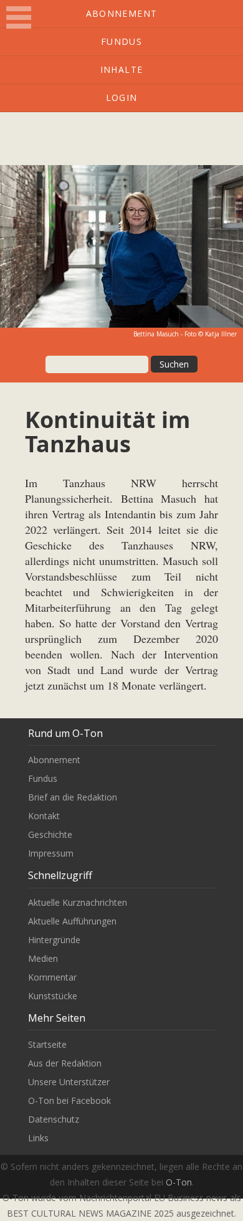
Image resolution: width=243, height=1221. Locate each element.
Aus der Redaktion (65, 1063)
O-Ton (179, 1182)
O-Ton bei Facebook (69, 1100)
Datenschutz (53, 1119)
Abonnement (122, 13)
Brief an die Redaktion (72, 797)
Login (122, 97)
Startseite (47, 1044)
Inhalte (121, 69)
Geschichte (50, 834)
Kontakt (44, 816)
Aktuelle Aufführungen (72, 921)
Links (38, 1138)
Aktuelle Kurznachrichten (77, 902)
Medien (43, 958)
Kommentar (52, 977)
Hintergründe (54, 940)
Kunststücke (52, 996)
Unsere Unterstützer (69, 1082)
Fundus (121, 41)
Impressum (51, 853)
